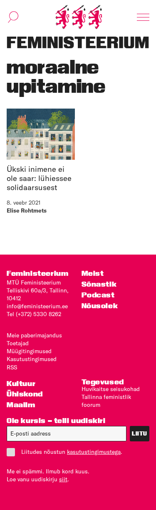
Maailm (21, 404)
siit (63, 479)
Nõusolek (100, 305)
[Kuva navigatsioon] (143, 17)
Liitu (139, 433)
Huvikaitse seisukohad (111, 389)
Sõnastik (99, 284)
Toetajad (18, 343)
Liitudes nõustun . (71, 452)
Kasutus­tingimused (32, 359)
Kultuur (21, 383)
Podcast (98, 294)
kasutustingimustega (94, 452)
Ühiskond (25, 393)
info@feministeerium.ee (37, 306)
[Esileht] (78, 17)
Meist (93, 273)
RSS (12, 367)
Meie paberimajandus (34, 335)
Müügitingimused (29, 351)
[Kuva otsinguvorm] (13, 17)
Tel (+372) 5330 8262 (34, 314)
